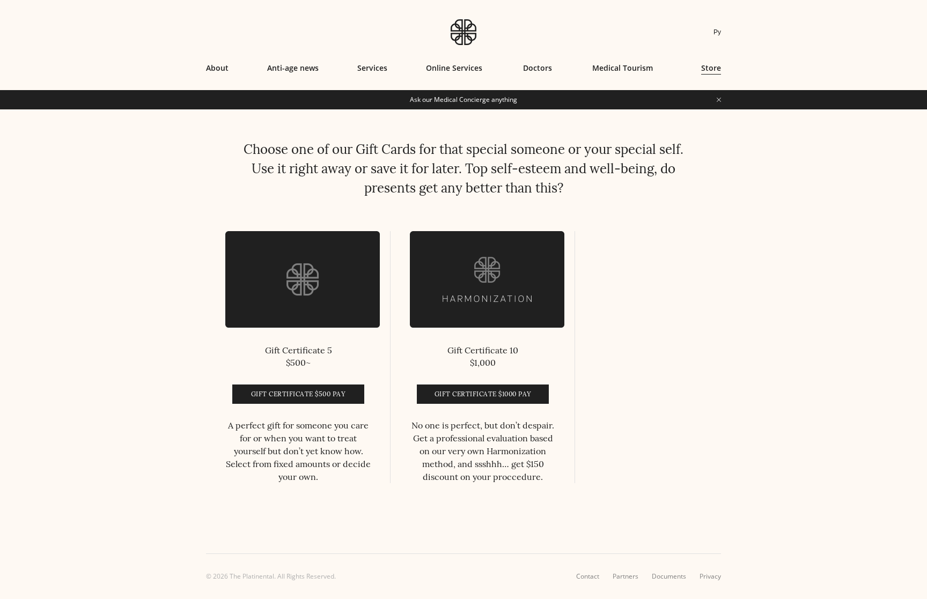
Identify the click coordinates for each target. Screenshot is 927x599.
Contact (587, 576)
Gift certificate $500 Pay (298, 394)
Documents (669, 576)
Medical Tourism (622, 68)
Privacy (710, 576)
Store (711, 68)
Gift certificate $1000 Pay (483, 394)
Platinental (463, 32)
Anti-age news (293, 68)
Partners (625, 576)
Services (372, 68)
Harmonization (516, 451)
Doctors (537, 68)
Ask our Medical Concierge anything (463, 99)
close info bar (718, 99)
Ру (717, 31)
